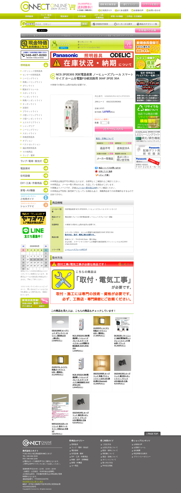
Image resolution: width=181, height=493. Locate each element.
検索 (84, 24)
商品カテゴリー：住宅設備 (35, 175)
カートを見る (150, 4)
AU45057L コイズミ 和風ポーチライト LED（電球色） (101, 330)
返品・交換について (105, 138)
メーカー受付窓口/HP (87, 188)
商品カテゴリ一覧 (28, 36)
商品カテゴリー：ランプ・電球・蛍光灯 (35, 161)
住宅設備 (82, 16)
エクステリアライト (31, 122)
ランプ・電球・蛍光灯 (47, 16)
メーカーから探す (123, 24)
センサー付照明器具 (31, 75)
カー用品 (74, 466)
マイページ (129, 4)
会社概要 (137, 450)
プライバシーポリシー (142, 457)
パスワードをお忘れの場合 (90, 47)
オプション (28, 141)
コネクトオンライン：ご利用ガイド (35, 197)
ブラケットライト (30, 111)
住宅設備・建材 (77, 454)
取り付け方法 (108, 463)
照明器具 (29, 16)
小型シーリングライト (32, 115)
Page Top (152, 433)
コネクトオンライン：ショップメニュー (35, 205)
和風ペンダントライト (32, 100)
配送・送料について (110, 450)
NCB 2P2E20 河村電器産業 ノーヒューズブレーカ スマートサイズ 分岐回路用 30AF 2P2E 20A (81, 380)
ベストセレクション (31, 144)
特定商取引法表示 (140, 454)
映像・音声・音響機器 (79, 460)
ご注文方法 (107, 444)
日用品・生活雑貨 (134, 16)
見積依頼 (147, 30)
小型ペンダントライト (32, 119)
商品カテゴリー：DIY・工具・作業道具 (35, 183)
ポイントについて (109, 460)
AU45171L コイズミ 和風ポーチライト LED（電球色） (59, 369)
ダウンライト (29, 86)
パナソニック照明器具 (32, 71)
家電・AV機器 (117, 16)
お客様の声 (137, 10)
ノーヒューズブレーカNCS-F (76, 250)
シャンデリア (29, 126)
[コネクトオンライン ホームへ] (56, 6)
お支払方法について (110, 447)
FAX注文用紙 (107, 466)
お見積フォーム (140, 447)
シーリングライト (30, 78)
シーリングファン (30, 130)
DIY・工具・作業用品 (99, 16)
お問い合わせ (153, 10)
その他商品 (28, 152)
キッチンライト (29, 104)
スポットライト (29, 93)
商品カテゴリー (77, 441)
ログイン (64, 48)
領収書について (108, 454)
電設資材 (64, 16)
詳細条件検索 (101, 24)
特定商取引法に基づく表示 (33, 482)
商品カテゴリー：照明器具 (35, 65)
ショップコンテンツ (142, 441)
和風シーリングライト (32, 82)
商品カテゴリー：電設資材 (35, 168)
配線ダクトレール (30, 89)
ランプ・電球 (29, 155)
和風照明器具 (29, 137)
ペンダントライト (30, 97)
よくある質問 (121, 10)
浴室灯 (26, 108)
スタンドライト (29, 133)
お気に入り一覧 (86, 42)
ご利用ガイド (105, 10)
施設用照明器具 (29, 148)
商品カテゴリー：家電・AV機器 (35, 190)
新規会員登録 (108, 4)
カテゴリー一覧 (147, 24)
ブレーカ (42, 36)
